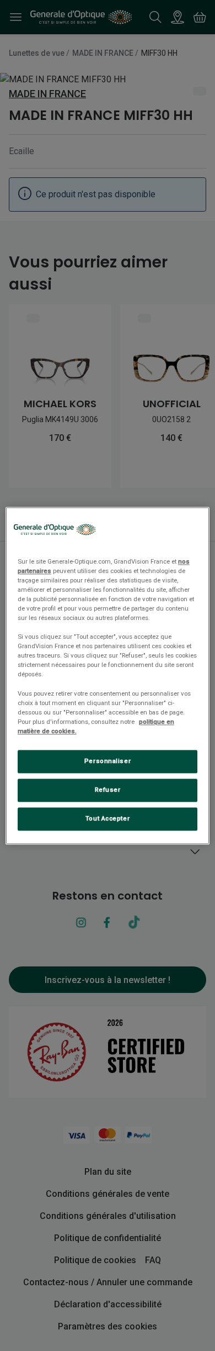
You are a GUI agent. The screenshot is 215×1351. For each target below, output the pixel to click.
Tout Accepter (107, 818)
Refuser (108, 789)
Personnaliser (107, 761)
